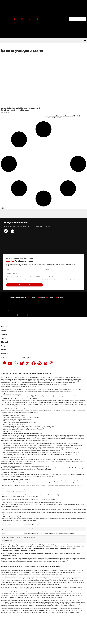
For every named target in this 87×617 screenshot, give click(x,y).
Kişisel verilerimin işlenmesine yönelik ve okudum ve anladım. (33, 276)
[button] (77, 8)
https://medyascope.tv (14, 386)
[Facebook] (33, 363)
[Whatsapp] (16, 363)
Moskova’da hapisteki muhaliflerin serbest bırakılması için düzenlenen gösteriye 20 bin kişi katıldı (21, 109)
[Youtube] (10, 363)
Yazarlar (4, 334)
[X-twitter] (27, 363)
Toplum (4, 338)
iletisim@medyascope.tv (30, 537)
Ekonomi (4, 342)
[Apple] (12, 231)
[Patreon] (4, 363)
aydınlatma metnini (25, 276)
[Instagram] (51, 363)
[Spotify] (6, 231)
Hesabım (4, 353)
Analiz (3, 330)
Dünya (3, 346)
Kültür (3, 350)
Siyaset (4, 327)
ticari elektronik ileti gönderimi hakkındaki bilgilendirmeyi (41, 276)
